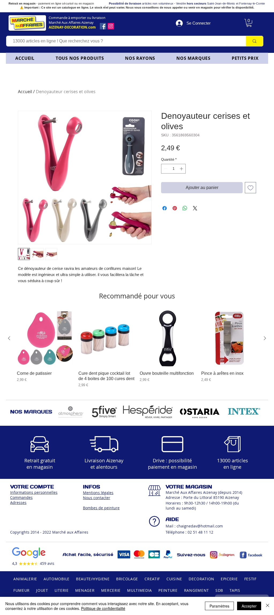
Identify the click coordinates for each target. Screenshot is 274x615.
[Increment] (182, 168)
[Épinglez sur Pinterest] (175, 208)
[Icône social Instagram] (111, 26)
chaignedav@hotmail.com (200, 526)
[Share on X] (195, 208)
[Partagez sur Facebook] (164, 208)
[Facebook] (103, 26)
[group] (137, 349)
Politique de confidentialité (103, 608)
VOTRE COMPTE (32, 487)
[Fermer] (267, 606)
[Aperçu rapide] (45, 338)
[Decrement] (165, 168)
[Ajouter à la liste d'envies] (250, 187)
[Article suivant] (265, 338)
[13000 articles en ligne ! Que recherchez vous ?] (254, 41)
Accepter (249, 606)
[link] (249, 23)
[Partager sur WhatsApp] (185, 208)
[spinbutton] (173, 168)
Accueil (25, 91)
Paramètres (219, 606)
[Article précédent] (9, 338)
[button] (140, 58)
